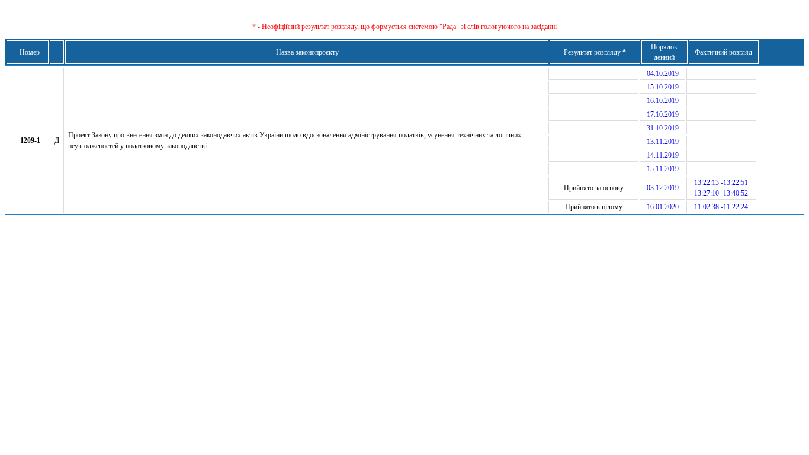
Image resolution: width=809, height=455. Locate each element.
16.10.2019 (663, 101)
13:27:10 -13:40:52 (721, 193)
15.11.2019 (663, 169)
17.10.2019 (663, 114)
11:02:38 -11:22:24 (721, 207)
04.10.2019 (663, 73)
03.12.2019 (663, 188)
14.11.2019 (663, 155)
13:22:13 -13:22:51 (721, 182)
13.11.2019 (663, 141)
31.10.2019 (663, 128)
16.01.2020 (663, 207)
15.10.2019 (663, 87)
